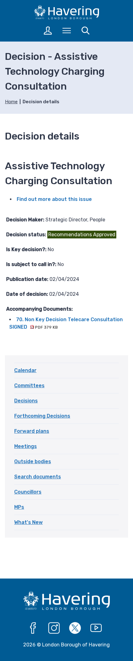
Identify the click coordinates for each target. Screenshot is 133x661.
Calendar (25, 370)
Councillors (27, 492)
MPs (19, 507)
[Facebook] (33, 628)
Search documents (37, 477)
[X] (75, 628)
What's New (28, 522)
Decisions (26, 401)
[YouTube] (96, 628)
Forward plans (31, 431)
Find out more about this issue (54, 199)
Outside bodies (32, 461)
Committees (29, 385)
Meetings (25, 446)
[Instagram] (54, 628)
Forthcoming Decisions (42, 416)
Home (11, 101)
